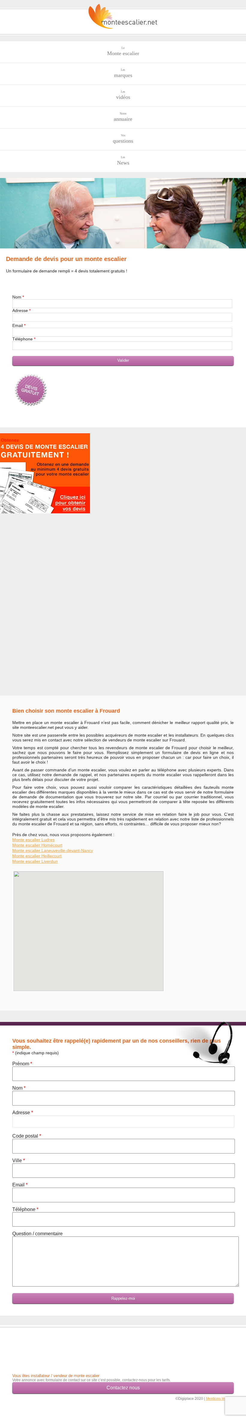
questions (123, 139)
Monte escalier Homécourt (37, 845)
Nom (18, 297)
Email (19, 325)
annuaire (123, 117)
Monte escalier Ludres (33, 839)
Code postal (26, 1135)
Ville (18, 1160)
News (123, 161)
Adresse (21, 310)
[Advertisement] (45, 604)
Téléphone (23, 339)
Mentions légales (220, 1399)
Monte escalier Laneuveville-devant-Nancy (52, 850)
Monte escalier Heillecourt (37, 855)
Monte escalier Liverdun (35, 861)
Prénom (22, 1063)
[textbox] (122, 317)
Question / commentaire (37, 1233)
